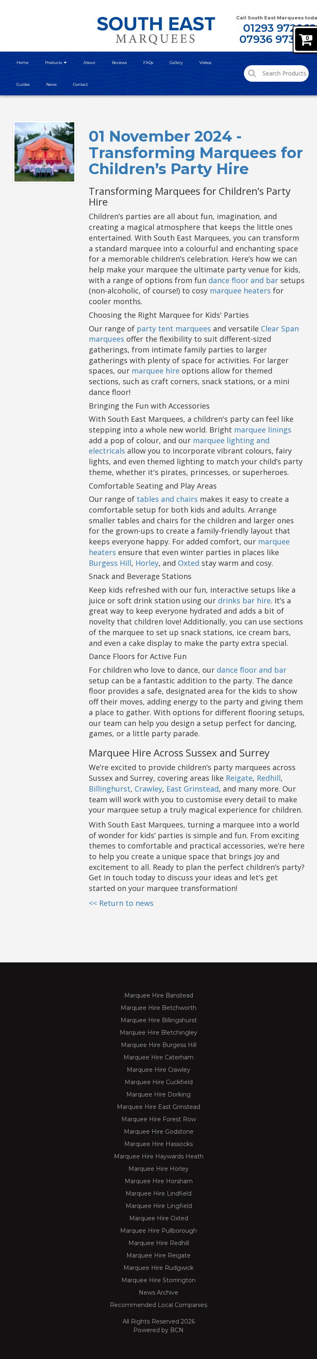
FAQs (148, 62)
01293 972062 (279, 28)
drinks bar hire (244, 600)
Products (54, 62)
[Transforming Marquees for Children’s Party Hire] (44, 152)
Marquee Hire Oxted (158, 1218)
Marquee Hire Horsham (159, 1181)
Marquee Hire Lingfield (158, 1206)
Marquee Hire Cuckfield (159, 1082)
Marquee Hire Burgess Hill (158, 1045)
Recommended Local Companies (158, 1305)
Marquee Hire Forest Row (158, 1119)
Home (22, 62)
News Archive (158, 1292)
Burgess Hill (110, 563)
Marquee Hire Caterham (158, 1057)
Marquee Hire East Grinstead (158, 1107)
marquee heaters (240, 290)
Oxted (188, 563)
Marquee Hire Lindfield (158, 1193)
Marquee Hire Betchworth (158, 1008)
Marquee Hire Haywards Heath (158, 1156)
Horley (146, 563)
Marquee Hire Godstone (159, 1131)
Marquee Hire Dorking (158, 1094)
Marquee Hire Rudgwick (158, 1268)
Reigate (239, 778)
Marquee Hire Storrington (158, 1280)
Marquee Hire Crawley (158, 1069)
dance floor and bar (243, 280)
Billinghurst (109, 789)
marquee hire (156, 371)
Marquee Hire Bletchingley (158, 1032)
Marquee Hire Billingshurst (159, 1020)
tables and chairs (167, 499)
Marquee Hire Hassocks (158, 1144)
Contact (80, 84)
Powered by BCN (158, 1330)
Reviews (119, 62)
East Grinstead (192, 789)
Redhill (269, 778)
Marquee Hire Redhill (158, 1243)
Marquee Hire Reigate (158, 1255)
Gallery (176, 62)
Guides (23, 84)
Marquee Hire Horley (158, 1168)
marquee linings (262, 430)
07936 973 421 (277, 39)
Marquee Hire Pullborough (158, 1230)
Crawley (148, 789)
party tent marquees (174, 328)
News (51, 84)
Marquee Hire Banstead (158, 995)
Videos (205, 62)
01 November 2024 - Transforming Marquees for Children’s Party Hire (196, 152)
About (89, 62)
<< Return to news (121, 903)
